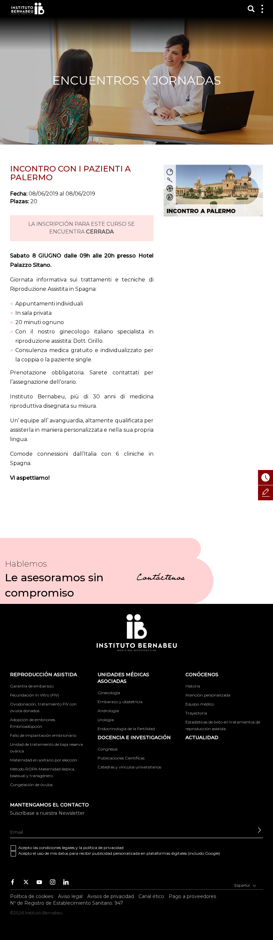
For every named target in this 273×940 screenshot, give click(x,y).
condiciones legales (57, 847)
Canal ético (151, 896)
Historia (192, 686)
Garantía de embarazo (32, 686)
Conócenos (201, 675)
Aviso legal (70, 896)
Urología (106, 719)
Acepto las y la (71, 847)
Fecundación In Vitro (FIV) (34, 695)
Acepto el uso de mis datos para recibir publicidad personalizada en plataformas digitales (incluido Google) (119, 853)
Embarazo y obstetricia (120, 701)
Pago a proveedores (192, 896)
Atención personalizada (207, 695)
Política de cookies (31, 896)
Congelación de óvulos (31, 784)
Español (242, 885)
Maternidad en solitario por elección (43, 759)
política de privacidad (103, 847)
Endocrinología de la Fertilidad (126, 728)
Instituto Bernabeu (28, 8)
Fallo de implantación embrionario (43, 735)
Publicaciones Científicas (121, 757)
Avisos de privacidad (110, 896)
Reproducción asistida (43, 675)
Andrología (108, 710)
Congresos (108, 748)
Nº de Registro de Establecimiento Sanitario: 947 (66, 903)
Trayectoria (196, 712)
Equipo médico (199, 704)
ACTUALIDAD (201, 737)
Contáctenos (160, 578)
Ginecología (109, 692)
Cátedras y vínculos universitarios (129, 766)
